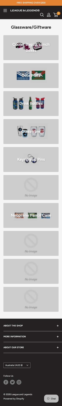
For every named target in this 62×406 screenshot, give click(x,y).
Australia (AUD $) (14, 365)
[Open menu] (5, 10)
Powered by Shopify (13, 398)
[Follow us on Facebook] (5, 382)
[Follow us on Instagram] (19, 382)
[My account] (48, 15)
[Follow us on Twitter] (12, 382)
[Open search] (42, 15)
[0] (56, 15)
